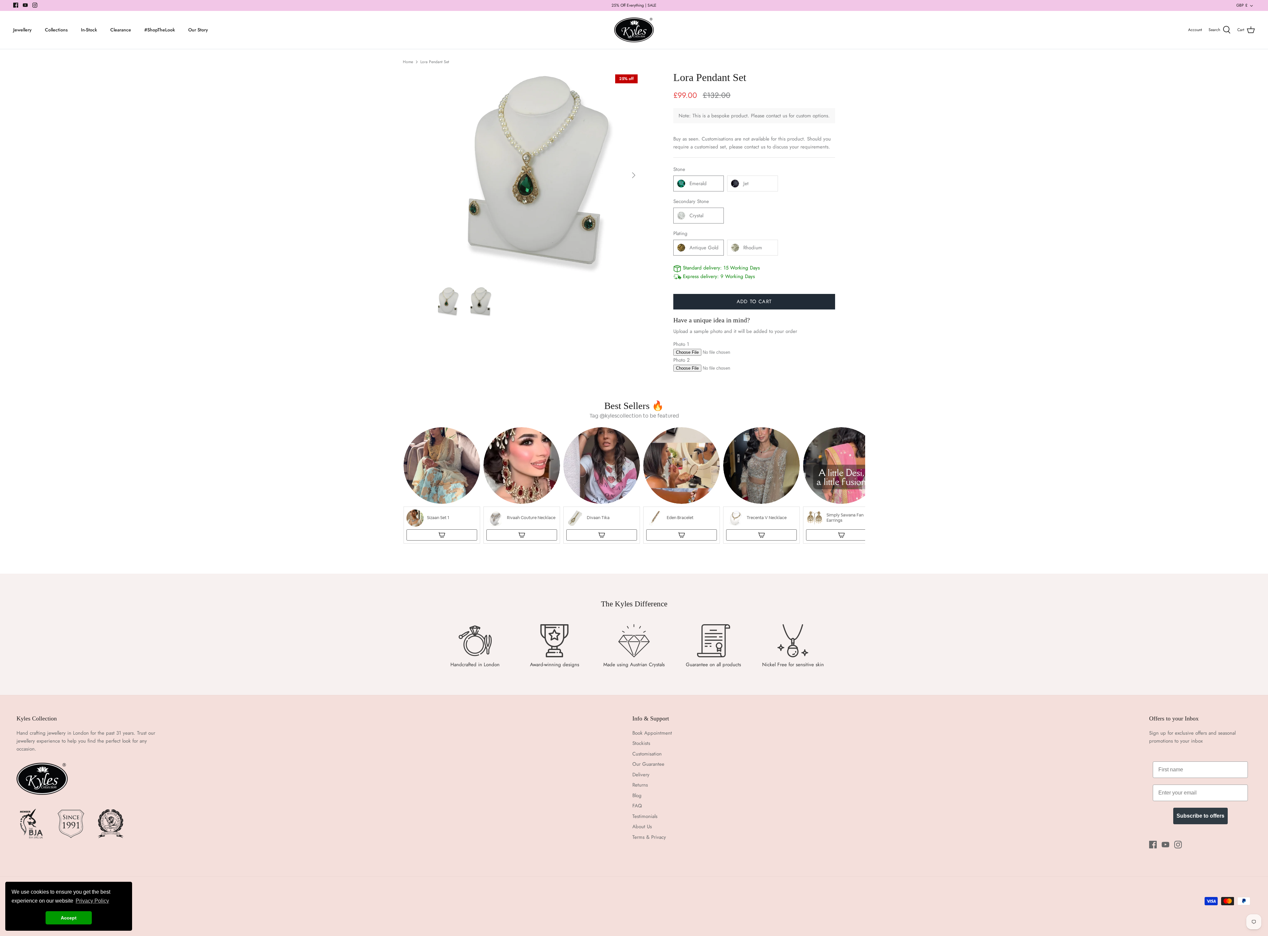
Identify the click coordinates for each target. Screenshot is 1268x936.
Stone (679, 169)
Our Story (198, 29)
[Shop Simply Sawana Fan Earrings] (841, 535)
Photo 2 (681, 360)
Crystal (696, 215)
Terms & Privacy (649, 837)
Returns (640, 785)
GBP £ (1242, 5)
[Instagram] (34, 5)
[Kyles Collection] (634, 30)
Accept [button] (69, 917)
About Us (642, 826)
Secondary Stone (691, 201)
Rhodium (752, 247)
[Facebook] (15, 5)
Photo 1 (681, 344)
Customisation (647, 753)
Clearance (120, 29)
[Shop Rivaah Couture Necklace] (521, 535)
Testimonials (644, 816)
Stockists (641, 743)
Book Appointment (652, 733)
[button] (442, 485)
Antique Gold (704, 247)
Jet (746, 183)
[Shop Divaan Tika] (601, 535)
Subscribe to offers (1200, 816)
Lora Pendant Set (434, 62)
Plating (680, 233)
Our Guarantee (648, 764)
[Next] (633, 175)
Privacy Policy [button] (92, 901)
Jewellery (22, 29)
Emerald (698, 183)
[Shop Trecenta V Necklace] (761, 535)
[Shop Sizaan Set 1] (441, 535)
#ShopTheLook (159, 29)
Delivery (641, 774)
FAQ (637, 805)
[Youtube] (25, 5)
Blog (637, 795)
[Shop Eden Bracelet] (681, 535)
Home (408, 62)
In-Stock (89, 29)
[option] (537, 175)
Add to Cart (754, 301)
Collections (56, 29)
